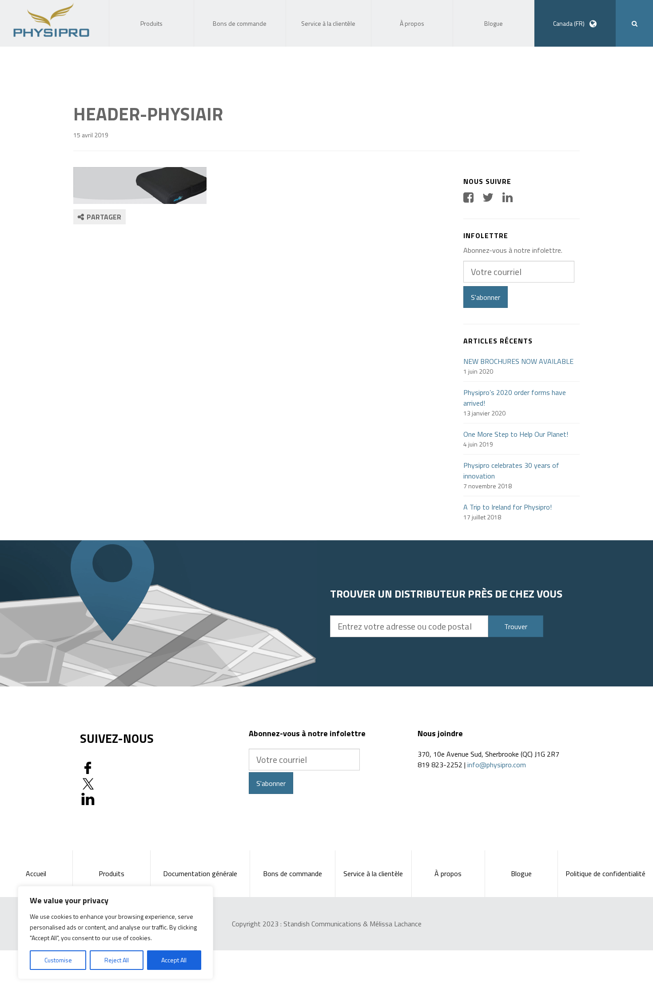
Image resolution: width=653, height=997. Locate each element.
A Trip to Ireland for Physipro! (507, 507)
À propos (448, 873)
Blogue (521, 873)
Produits (111, 873)
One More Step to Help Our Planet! (515, 434)
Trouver (515, 626)
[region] (115, 932)
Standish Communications (322, 923)
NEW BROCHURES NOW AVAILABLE (518, 361)
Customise (58, 960)
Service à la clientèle (373, 873)
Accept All (174, 960)
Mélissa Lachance (396, 923)
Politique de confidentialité (605, 873)
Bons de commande (292, 873)
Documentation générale (200, 873)
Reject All (116, 960)
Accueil (36, 873)
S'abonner (485, 297)
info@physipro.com (496, 764)
